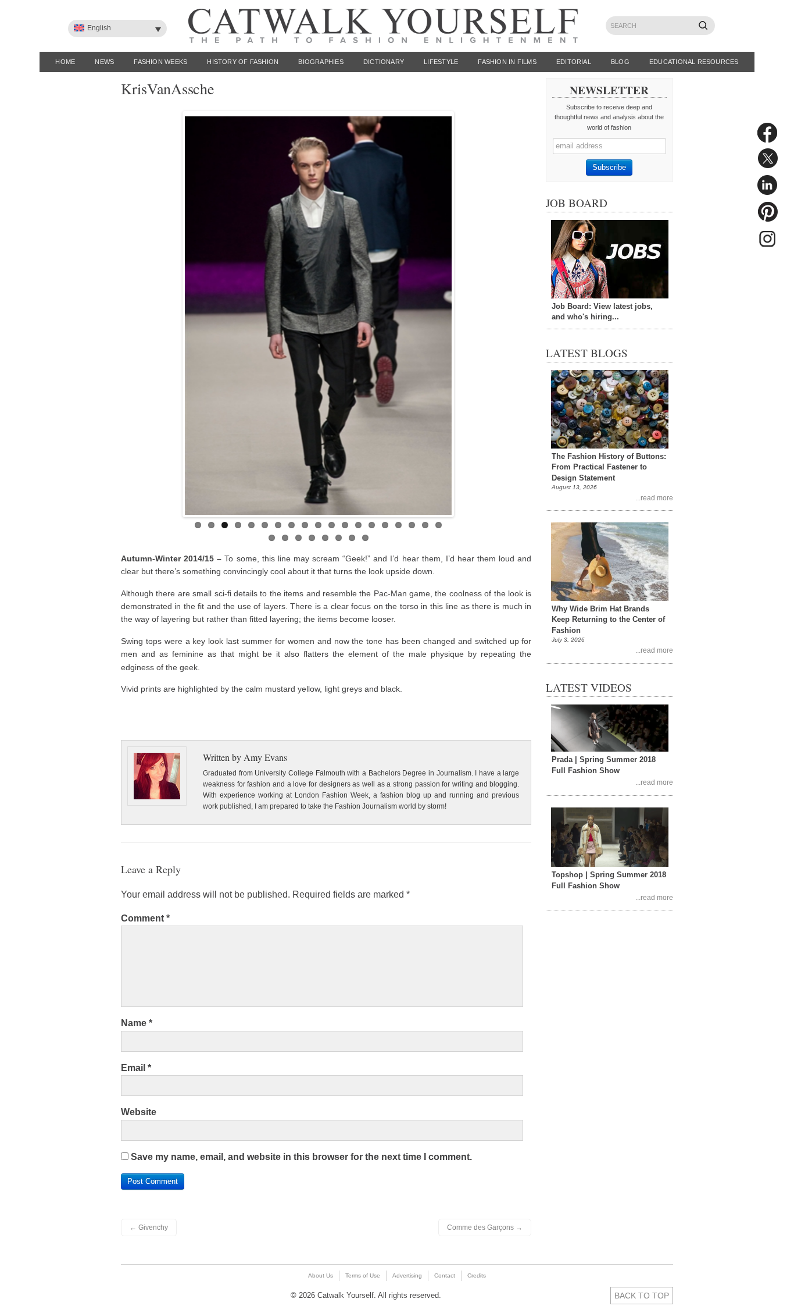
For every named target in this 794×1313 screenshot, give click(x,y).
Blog (620, 61)
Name (136, 1023)
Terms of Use (362, 1275)
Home (65, 61)
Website (138, 1112)
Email (136, 1068)
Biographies (320, 61)
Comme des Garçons (485, 1227)
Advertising (407, 1275)
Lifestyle (441, 61)
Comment (145, 918)
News (104, 61)
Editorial (573, 61)
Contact (444, 1275)
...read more (654, 497)
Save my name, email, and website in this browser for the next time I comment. (301, 1157)
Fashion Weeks (160, 61)
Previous (172, 311)
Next (464, 311)
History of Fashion (242, 61)
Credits (476, 1275)
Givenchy (149, 1227)
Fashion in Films (507, 61)
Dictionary (383, 61)
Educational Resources (694, 61)
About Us (320, 1275)
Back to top (641, 1295)
